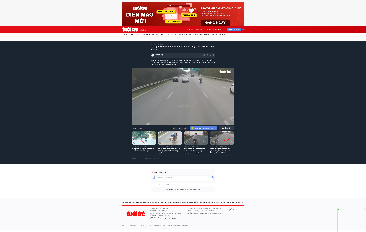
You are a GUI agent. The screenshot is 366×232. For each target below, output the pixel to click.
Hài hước (182, 34)
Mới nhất (124, 34)
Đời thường (155, 34)
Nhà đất (222, 202)
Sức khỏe (215, 34)
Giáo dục (216, 202)
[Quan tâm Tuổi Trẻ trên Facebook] (234, 209)
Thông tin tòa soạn (155, 217)
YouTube (199, 29)
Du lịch (184, 202)
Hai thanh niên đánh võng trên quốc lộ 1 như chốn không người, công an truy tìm (194, 151)
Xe (180, 202)
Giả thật (234, 202)
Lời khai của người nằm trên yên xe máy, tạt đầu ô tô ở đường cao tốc (169, 151)
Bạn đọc (240, 202)
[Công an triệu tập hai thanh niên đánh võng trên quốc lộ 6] (144, 138)
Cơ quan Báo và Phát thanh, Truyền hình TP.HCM (163, 219)
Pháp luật (161, 202)
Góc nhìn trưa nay (197, 34)
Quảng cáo (218, 29)
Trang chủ (125, 202)
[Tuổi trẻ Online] (135, 214)
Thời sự (149, 202)
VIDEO (143, 30)
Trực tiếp (137, 34)
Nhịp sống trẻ (191, 202)
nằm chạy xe (157, 158)
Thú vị (143, 34)
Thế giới (148, 34)
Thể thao (170, 34)
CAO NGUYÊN (159, 54)
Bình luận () (226, 128)
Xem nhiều (139, 202)
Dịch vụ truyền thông (192, 214)
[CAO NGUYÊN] (152, 55)
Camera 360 (207, 34)
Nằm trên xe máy (145, 158)
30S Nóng (188, 34)
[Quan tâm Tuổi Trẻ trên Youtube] (230, 209)
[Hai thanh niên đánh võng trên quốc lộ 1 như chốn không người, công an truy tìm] (196, 138)
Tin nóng (131, 34)
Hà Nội (135, 158)
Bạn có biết (163, 34)
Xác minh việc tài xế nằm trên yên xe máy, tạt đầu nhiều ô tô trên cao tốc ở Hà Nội (220, 151)
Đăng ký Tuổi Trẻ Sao (234, 29)
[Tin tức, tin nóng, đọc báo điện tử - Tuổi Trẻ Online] (130, 29)
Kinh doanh (168, 202)
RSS (221, 214)
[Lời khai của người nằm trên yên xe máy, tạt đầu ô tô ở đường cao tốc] (170, 138)
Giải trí (176, 34)
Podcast (191, 29)
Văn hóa (199, 202)
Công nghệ (222, 34)
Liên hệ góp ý (215, 214)
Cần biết (208, 29)
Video (144, 202)
